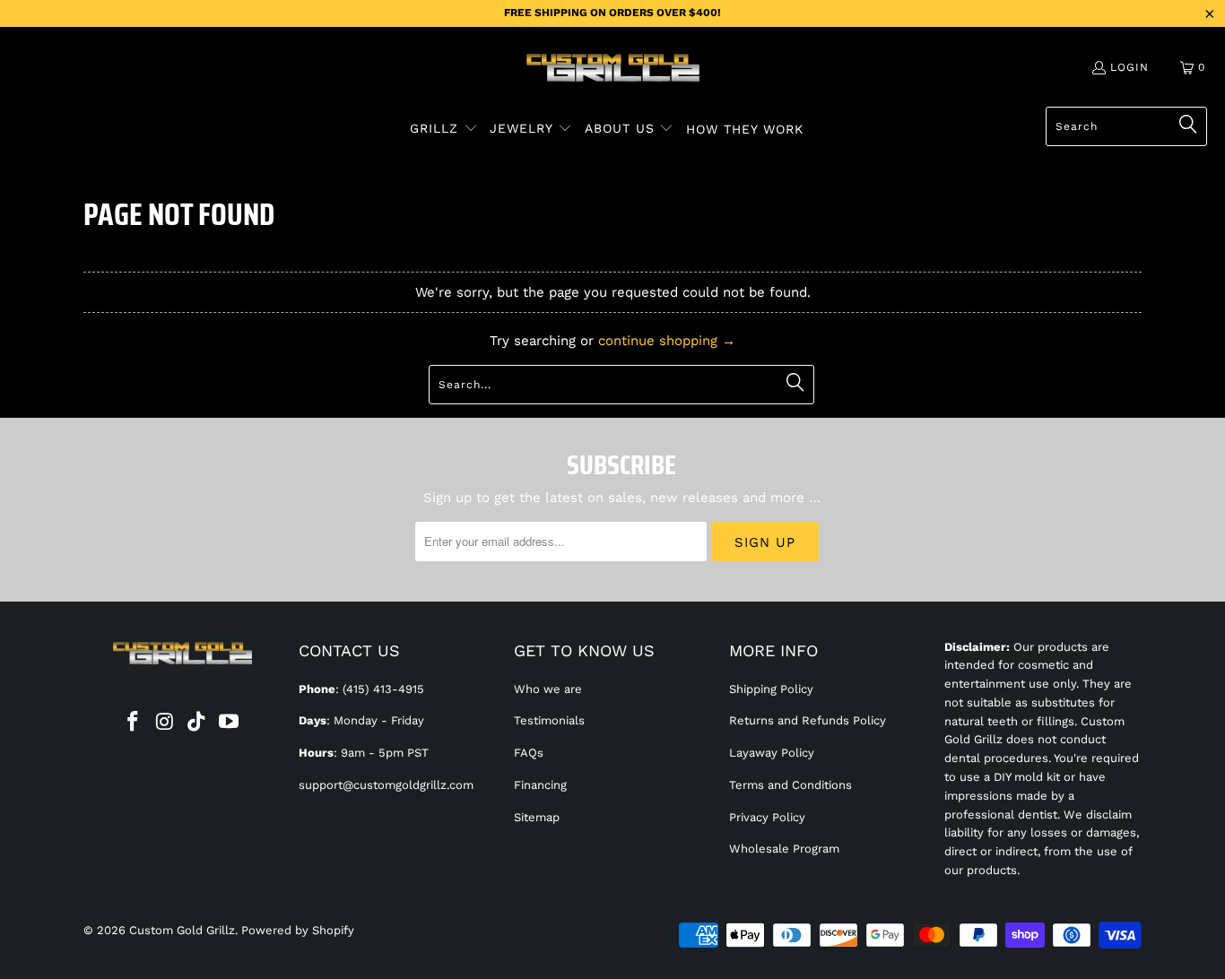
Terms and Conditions (790, 785)
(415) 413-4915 (383, 689)
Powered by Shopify (297, 930)
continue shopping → (666, 341)
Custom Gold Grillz (182, 930)
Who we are (548, 689)
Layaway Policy (771, 752)
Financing (540, 785)
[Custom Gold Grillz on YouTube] (229, 722)
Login (1129, 67)
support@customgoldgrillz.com (386, 785)
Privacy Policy (767, 817)
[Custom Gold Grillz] (613, 69)
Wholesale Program (784, 848)
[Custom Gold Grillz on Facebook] (133, 722)
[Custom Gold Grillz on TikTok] (197, 722)
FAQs (528, 752)
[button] (444, 129)
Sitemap (537, 817)
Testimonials (549, 720)
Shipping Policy (771, 689)
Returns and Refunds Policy (807, 720)
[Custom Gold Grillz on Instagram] (165, 722)
